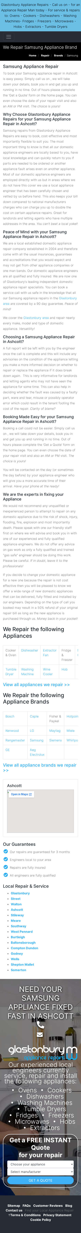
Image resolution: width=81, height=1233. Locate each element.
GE (8, 750)
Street (15, 899)
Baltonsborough (23, 942)
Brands (58, 55)
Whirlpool (73, 740)
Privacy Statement (57, 1215)
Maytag (55, 731)
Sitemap (13, 1206)
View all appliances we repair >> (36, 684)
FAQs (27, 1206)
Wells (15, 959)
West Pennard (22, 932)
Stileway (17, 915)
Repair (45, 55)
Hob (65, 669)
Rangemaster (15, 740)
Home (32, 55)
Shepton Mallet (22, 964)
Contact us (14, 1210)
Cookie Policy (40, 1220)
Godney (17, 953)
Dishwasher (29, 650)
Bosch (10, 716)
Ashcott (17, 910)
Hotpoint (73, 716)
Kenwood (12, 731)
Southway (18, 926)
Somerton (18, 970)
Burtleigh (18, 937)
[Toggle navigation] (8, 37)
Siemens (55, 740)
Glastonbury (20, 893)
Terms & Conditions (24, 1215)
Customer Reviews (48, 1206)
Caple (34, 716)
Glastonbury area (36, 318)
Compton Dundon (24, 948)
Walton (16, 904)
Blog (68, 1206)
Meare (16, 921)
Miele (71, 731)
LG (32, 731)
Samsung (36, 740)
